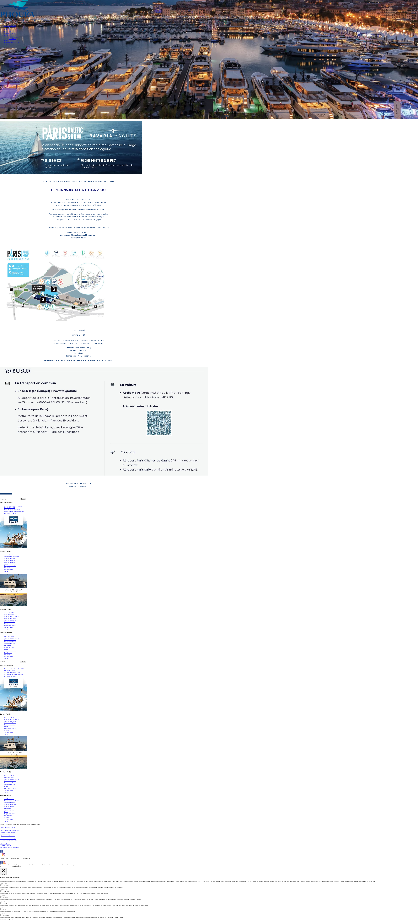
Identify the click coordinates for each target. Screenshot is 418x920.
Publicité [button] (2, 901)
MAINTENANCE (13, 37)
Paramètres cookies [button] (5, 867)
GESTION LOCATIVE (9, 33)
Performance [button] (3, 889)
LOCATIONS (7, 31)
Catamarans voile (9, 562)
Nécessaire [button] (3, 913)
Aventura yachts (9, 614)
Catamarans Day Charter (11, 556)
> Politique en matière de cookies (9, 847)
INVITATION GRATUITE (6, 493)
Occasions (7, 568)
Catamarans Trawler (10, 560)
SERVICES (7, 35)
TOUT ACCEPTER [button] (16, 867)
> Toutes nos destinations (7, 832)
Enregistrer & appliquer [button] (6, 919)
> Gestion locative (5, 834)
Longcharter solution (10, 566)
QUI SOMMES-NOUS (10, 26)
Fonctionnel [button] (3, 883)
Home (6, 564)
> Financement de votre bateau (9, 841)
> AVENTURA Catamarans (7, 827)
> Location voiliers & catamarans (9, 830)
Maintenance (8, 653)
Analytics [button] (2, 895)
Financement (8, 645)
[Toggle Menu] (1, 23)
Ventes (6, 571)
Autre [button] (1, 907)
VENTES (6, 30)
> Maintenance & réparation (8, 839)
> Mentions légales (5, 846)
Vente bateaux (8, 569)
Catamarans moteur (10, 558)
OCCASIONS (12, 39)
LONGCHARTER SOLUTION (11, 42)
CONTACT (7, 44)
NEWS (6, 41)
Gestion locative (9, 647)
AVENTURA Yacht (9, 555)
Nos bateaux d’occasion (8, 836)
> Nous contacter (5, 844)
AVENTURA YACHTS (9, 28)
